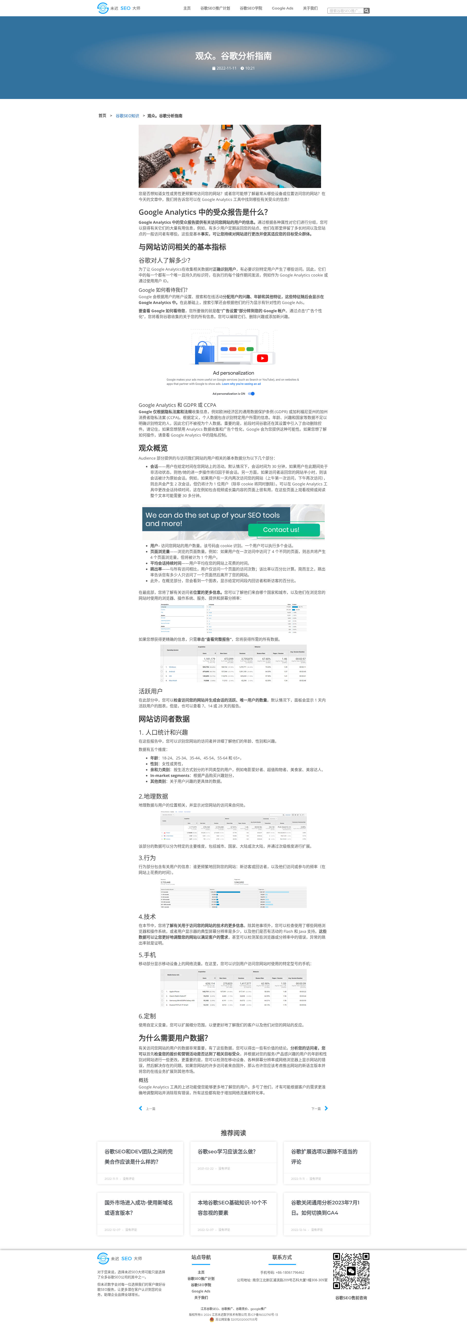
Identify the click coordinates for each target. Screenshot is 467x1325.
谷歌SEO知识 (127, 115)
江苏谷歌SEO (209, 1309)
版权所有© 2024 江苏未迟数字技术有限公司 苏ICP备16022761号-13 (233, 1314)
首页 (102, 115)
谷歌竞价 (242, 1309)
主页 (187, 8)
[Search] (366, 10)
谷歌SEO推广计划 (215, 8)
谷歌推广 (227, 1309)
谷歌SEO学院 (251, 8)
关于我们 (310, 8)
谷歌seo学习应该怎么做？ (228, 1151)
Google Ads (282, 8)
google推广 (259, 1309)
